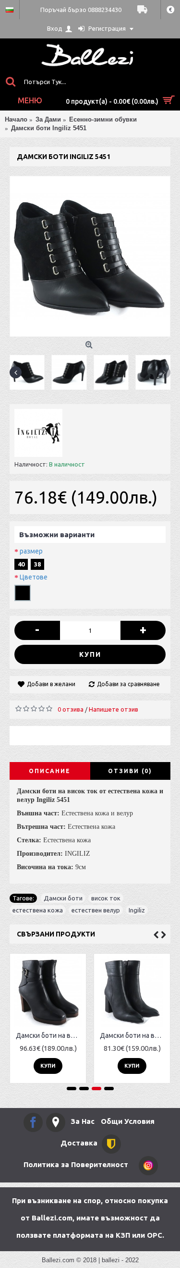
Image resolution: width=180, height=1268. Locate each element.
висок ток (105, 898)
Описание (50, 771)
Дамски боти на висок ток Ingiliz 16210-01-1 (134, 1035)
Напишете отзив (113, 709)
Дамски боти (63, 898)
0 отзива (71, 709)
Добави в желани (51, 684)
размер (31, 551)
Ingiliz (137, 910)
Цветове (34, 577)
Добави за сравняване (128, 684)
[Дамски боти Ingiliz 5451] (90, 256)
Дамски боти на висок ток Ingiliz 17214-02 (50, 1035)
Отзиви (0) (130, 771)
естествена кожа (37, 910)
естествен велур (96, 910)
